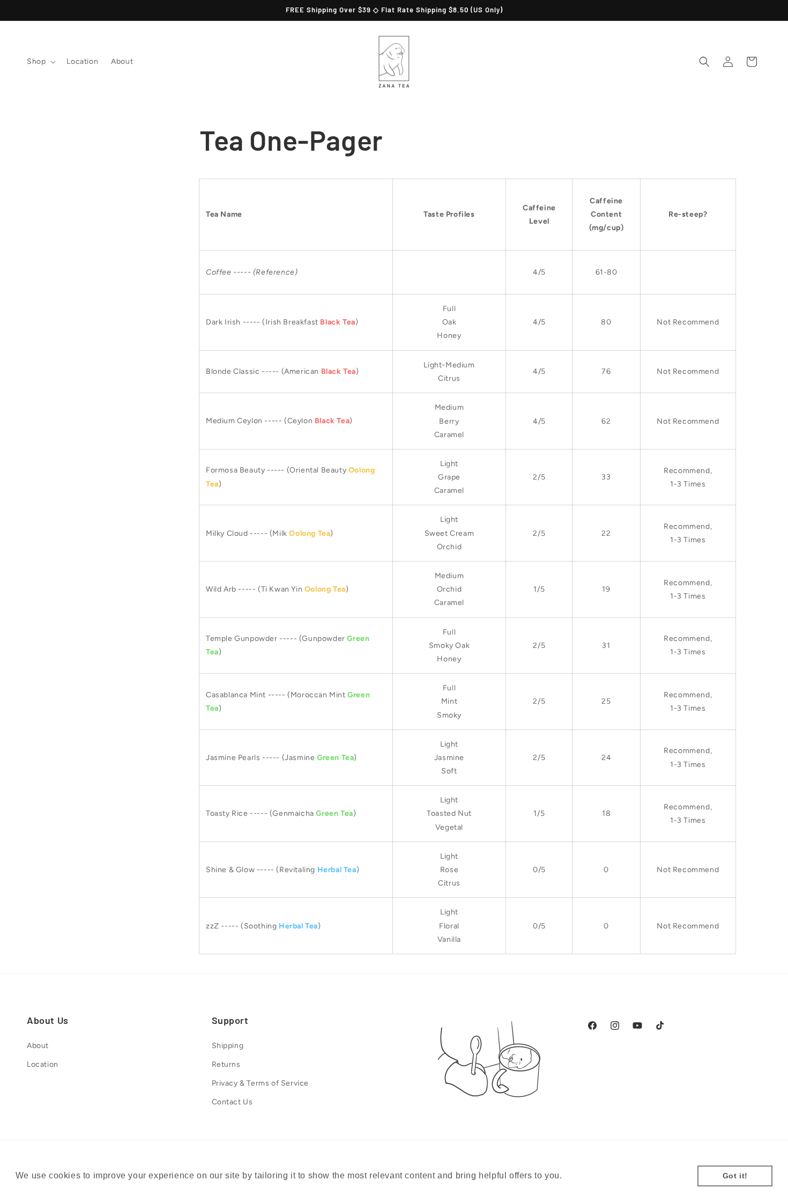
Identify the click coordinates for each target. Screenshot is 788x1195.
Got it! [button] (735, 1175)
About (38, 1045)
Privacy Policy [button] (595, 1175)
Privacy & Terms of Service (260, 1083)
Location (42, 1064)
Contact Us (232, 1102)
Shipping (228, 1045)
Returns (226, 1064)
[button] (40, 61)
